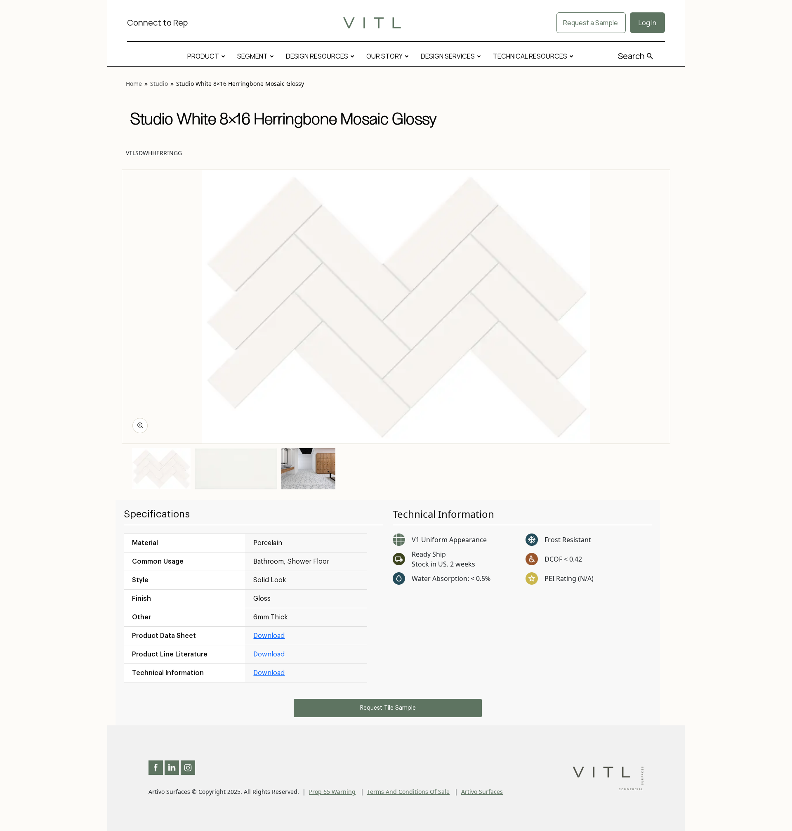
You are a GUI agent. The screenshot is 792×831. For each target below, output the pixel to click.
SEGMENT (252, 56)
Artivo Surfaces (482, 792)
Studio (159, 83)
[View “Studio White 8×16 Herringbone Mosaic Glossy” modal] (140, 425)
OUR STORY (384, 56)
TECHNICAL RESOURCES (530, 56)
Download (269, 636)
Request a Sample (591, 22)
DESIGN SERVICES (448, 56)
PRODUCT (203, 56)
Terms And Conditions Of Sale (408, 792)
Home (134, 83)
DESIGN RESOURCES (317, 56)
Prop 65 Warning (332, 792)
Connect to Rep (157, 22)
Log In (647, 22)
